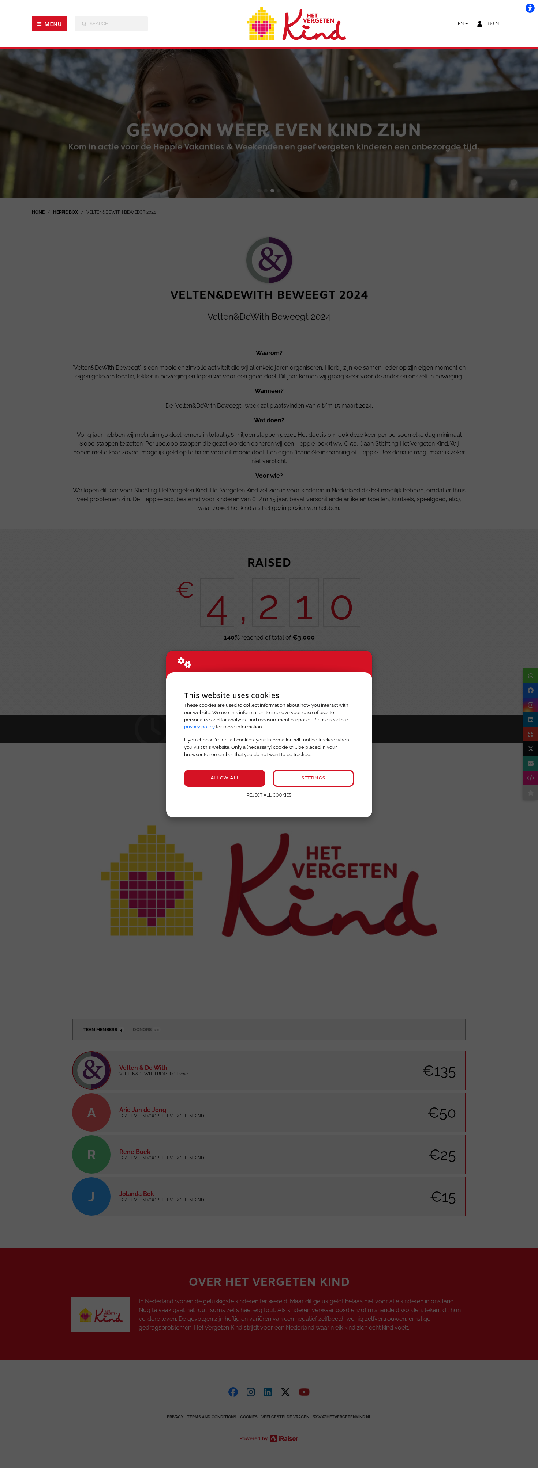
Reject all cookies (269, 795)
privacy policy (199, 726)
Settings (313, 778)
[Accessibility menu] (530, 8)
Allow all (224, 778)
